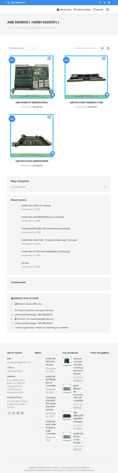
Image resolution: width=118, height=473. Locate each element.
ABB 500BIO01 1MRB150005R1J (32, 102)
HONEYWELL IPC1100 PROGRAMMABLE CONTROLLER (46, 251)
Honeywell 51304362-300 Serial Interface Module (46, 228)
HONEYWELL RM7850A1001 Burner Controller (43, 217)
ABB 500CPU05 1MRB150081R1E (31, 161)
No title (25, 263)
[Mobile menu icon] (107, 9)
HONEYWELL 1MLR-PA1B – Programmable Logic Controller (49, 240)
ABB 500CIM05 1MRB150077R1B (86, 102)
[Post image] (15, 208)
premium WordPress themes (77, 468)
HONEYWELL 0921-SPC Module (36, 205)
